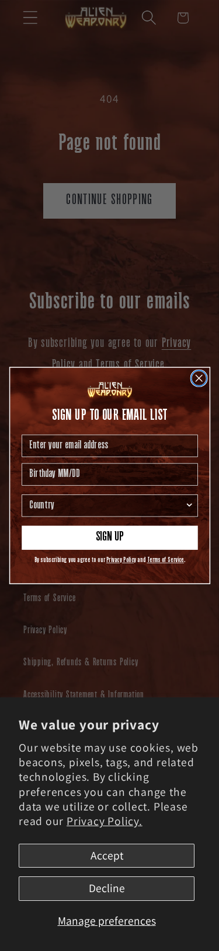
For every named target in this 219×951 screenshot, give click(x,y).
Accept (107, 855)
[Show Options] (189, 506)
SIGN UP (109, 537)
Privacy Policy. (104, 821)
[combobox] (107, 506)
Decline (107, 888)
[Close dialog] (199, 378)
